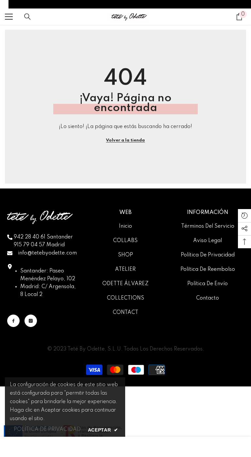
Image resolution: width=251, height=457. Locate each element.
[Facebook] (13, 321)
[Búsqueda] (27, 17)
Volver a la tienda (125, 140)
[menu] (9, 17)
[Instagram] (31, 321)
